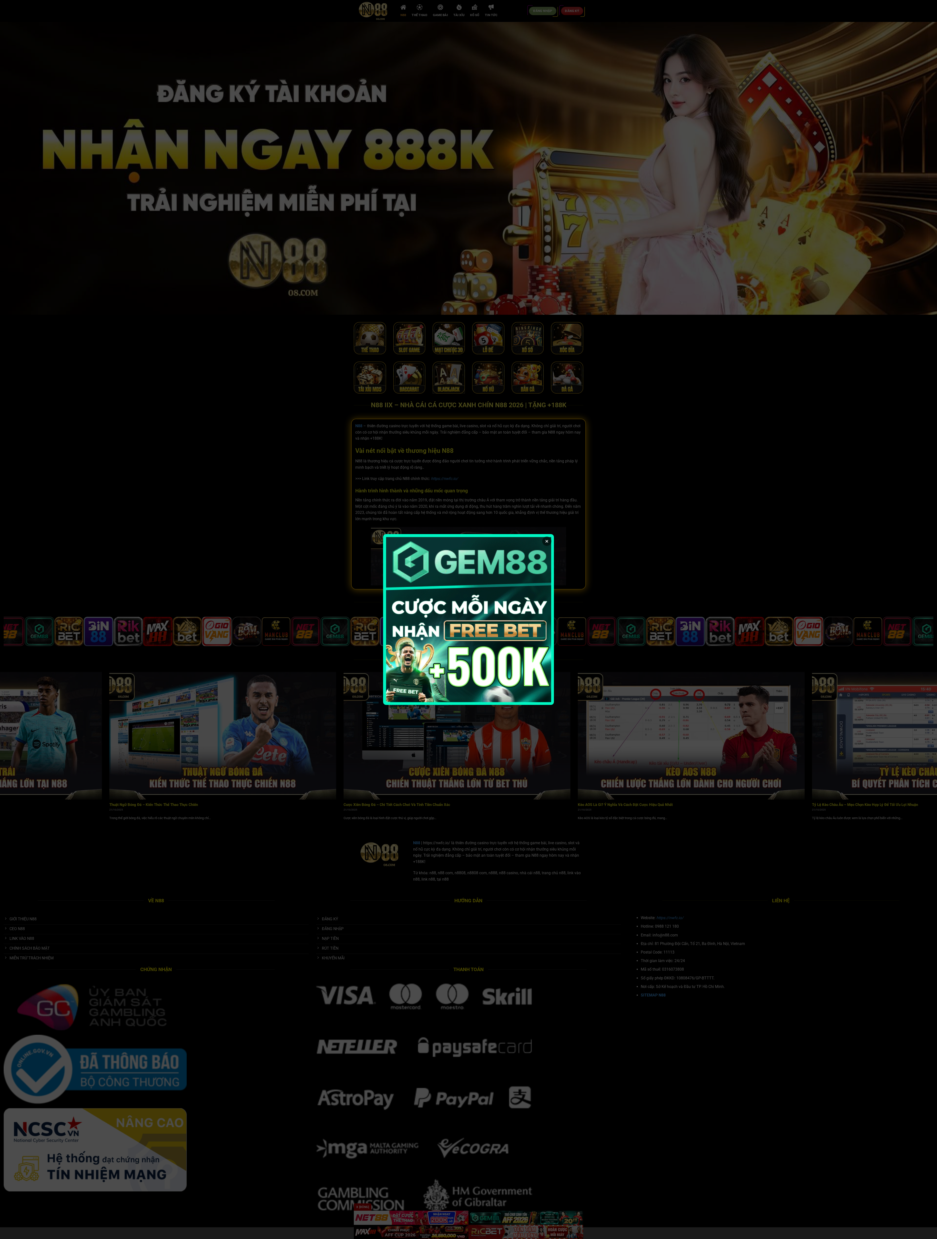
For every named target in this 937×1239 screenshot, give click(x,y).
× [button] (547, 541)
